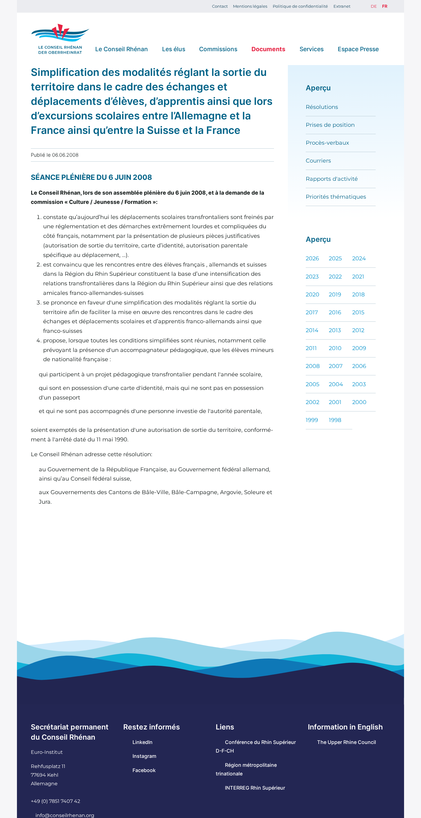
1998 (335, 420)
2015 (358, 312)
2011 (311, 348)
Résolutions (322, 107)
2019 (335, 294)
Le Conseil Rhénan (121, 48)
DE (374, 6)
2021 (358, 276)
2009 (359, 348)
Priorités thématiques (336, 196)
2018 (358, 294)
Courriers (318, 160)
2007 (336, 366)
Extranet (341, 6)
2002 (312, 402)
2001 (335, 402)
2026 (312, 258)
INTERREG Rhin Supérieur (255, 788)
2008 (313, 366)
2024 (359, 258)
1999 (312, 420)
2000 (359, 402)
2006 (359, 366)
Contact (220, 6)
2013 (335, 330)
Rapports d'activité (332, 179)
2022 (335, 276)
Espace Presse (358, 48)
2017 (312, 312)
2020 (312, 294)
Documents (268, 48)
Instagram (144, 756)
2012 (358, 330)
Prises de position (330, 125)
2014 (312, 330)
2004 (336, 384)
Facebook (144, 770)
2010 (335, 348)
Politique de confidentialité (300, 6)
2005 (312, 384)
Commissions (218, 48)
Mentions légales (250, 6)
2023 (312, 276)
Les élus (173, 48)
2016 (335, 312)
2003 (359, 384)
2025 (335, 258)
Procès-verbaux (327, 142)
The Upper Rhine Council (346, 742)
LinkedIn (143, 742)
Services (312, 48)
